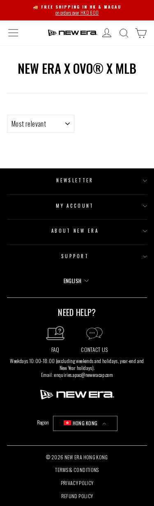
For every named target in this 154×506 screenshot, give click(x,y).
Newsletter (74, 180)
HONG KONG (85, 423)
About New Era (75, 230)
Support (75, 256)
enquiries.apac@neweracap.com (83, 374)
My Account (75, 205)
